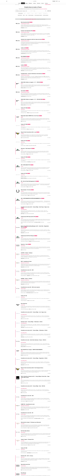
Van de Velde (22, 423)
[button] (20, 13)
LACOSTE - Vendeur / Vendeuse (26, 252)
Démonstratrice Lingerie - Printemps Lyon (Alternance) (31, 422)
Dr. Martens (22, 133)
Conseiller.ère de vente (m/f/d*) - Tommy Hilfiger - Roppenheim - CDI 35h (34, 358)
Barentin (22, 355)
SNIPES (22, 117)
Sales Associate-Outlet (25, 22)
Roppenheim (22, 232)
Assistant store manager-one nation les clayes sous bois (31, 39)
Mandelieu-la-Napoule (24, 178)
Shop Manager (23, 472)
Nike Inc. (22, 83)
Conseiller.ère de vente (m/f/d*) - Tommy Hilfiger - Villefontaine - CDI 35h (34, 330)
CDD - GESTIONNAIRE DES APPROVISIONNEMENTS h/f (31, 198)
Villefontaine (22, 70)
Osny (28, 300)
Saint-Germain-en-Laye (30, 292)
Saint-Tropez (22, 213)
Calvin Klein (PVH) (23, 228)
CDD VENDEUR (23, 56)
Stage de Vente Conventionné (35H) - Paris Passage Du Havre (32, 367)
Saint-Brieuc (29, 161)
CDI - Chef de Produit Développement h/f (28, 181)
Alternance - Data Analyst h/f (26, 148)
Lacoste (22, 166)
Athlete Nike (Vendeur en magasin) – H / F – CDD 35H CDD (31, 99)
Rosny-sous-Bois (23, 346)
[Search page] (58, 1)
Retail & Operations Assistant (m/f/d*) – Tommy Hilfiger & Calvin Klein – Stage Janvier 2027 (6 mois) (35, 377)
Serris (21, 249)
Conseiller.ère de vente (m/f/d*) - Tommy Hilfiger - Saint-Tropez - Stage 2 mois (35, 206)
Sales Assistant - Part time (26, 189)
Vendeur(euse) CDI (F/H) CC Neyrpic (27, 235)
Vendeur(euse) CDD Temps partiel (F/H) (28, 216)
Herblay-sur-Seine (23, 87)
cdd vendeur (23, 90)
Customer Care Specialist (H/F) (26, 30)
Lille (21, 318)
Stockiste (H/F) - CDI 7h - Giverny (27, 455)
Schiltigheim (22, 27)
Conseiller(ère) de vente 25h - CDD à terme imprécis (30, 287)
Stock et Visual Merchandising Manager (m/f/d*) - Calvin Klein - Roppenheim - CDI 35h (35, 226)
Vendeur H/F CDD (24, 107)
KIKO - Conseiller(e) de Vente (26, 261)
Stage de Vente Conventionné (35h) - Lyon (28, 132)
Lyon (21, 137)
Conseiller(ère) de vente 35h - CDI (27, 412)
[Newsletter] (56, 1)
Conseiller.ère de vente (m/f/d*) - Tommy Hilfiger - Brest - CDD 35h (33, 386)
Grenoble (30, 241)
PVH (21, 378)
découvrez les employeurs (43, 8)
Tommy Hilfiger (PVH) (24, 209)
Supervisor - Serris (24, 244)
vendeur (22, 65)
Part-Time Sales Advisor (25, 430)
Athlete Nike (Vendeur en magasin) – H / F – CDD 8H (30, 82)
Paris (21, 121)
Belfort (28, 112)
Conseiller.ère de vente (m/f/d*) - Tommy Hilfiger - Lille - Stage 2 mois (33, 312)
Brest (21, 392)
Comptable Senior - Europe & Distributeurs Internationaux (31, 73)
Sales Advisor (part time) (25, 464)
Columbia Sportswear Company (25, 23)
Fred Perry (22, 191)
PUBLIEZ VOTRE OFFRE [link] (47, 4)
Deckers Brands (23, 245)
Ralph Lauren (22, 457)
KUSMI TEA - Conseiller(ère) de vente (27, 404)
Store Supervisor (24, 303)
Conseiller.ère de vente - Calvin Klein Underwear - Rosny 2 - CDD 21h (33, 339)
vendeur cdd (23, 47)
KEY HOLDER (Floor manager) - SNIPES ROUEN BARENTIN (31, 349)
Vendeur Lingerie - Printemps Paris (27, 439)
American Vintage (23, 271)
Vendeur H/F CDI (24, 140)
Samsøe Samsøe (23, 432)
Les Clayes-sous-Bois (24, 44)
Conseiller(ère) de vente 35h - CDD (27, 395)
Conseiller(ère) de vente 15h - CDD (27, 270)
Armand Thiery (23, 109)
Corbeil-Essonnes (23, 53)
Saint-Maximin (29, 452)
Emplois (18, 4)
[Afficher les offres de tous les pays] (50, 11)
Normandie (22, 461)
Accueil (16, 4)
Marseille (28, 275)
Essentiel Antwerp (23, 465)
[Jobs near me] (48, 11)
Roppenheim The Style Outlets (25, 254)
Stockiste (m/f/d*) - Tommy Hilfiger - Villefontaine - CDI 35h (31, 321)
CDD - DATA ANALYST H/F (25, 164)
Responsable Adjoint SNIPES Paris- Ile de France (30, 115)
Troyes (27, 170)
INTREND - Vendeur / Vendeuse (26, 278)
